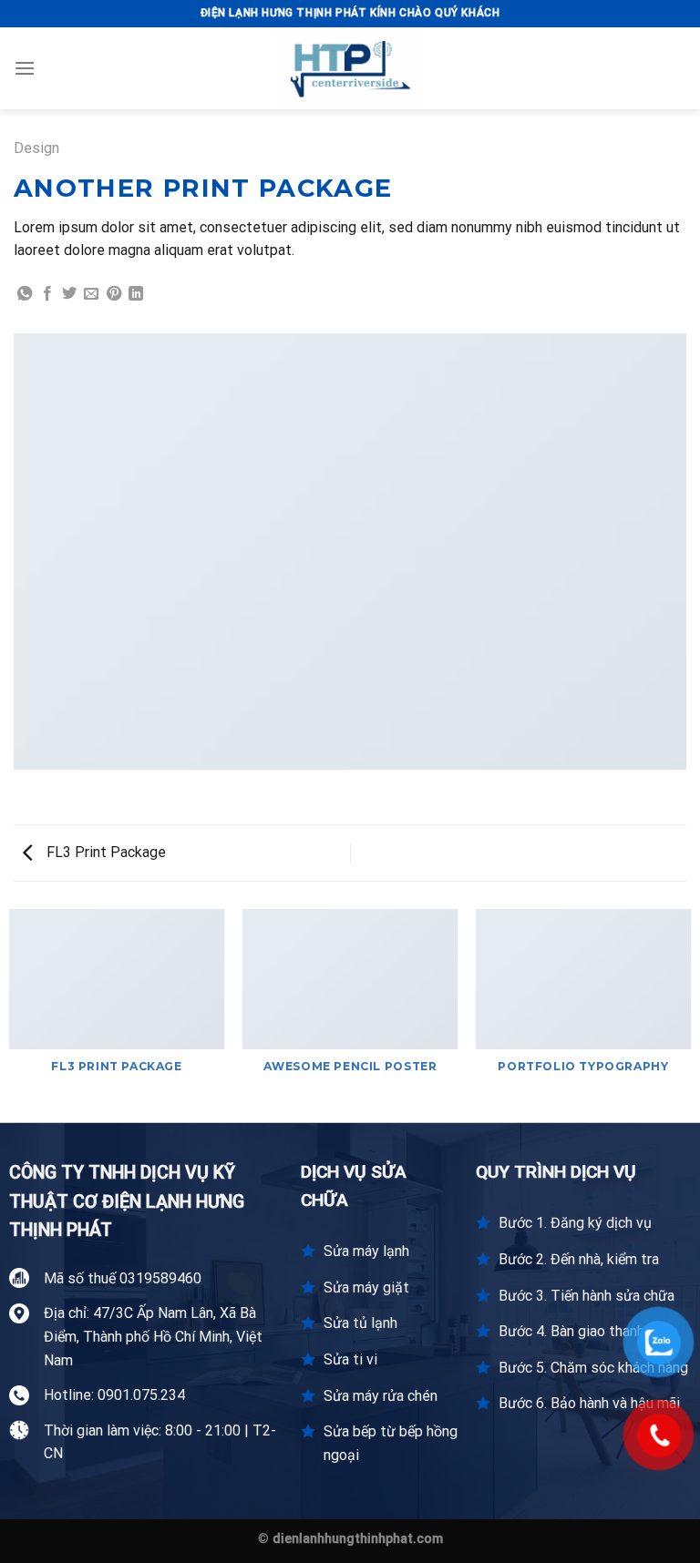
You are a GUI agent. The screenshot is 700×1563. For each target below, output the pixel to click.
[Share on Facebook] (47, 294)
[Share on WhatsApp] (24, 294)
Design (36, 148)
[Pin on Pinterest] (114, 294)
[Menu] (25, 68)
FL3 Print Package (104, 852)
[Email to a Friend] (91, 294)
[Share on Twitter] (69, 294)
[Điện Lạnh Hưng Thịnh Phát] (350, 68)
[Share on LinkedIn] (136, 294)
